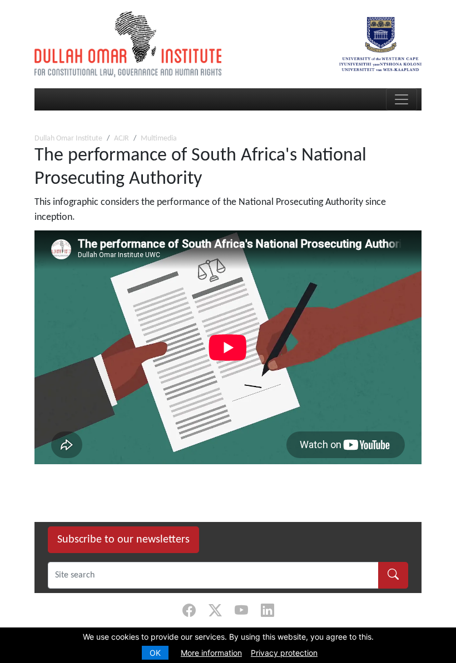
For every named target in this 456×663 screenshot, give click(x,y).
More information (211, 652)
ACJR (121, 138)
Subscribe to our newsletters (123, 539)
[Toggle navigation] (401, 99)
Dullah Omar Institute (68, 138)
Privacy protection (284, 652)
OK (155, 652)
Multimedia (159, 138)
